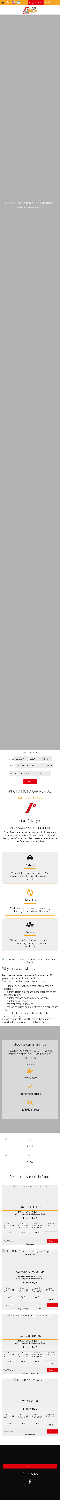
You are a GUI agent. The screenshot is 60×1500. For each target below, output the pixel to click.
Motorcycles (30, 1435)
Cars (30, 1146)
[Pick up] (35, 759)
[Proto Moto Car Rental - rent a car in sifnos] (30, 9)
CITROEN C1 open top (30, 1271)
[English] (13, 3)
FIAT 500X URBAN (30, 1336)
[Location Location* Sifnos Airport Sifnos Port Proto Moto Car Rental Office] (21, 758)
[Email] (44, 773)
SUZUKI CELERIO (30, 1207)
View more (8, 1241)
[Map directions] (7, 2)
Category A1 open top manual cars (30, 1308)
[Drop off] (35, 765)
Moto (30, 1161)
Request (30, 1064)
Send (30, 781)
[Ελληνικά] (18, 3)
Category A (30, 1244)
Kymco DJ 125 (30, 1400)
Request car (35, 2)
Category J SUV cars (30, 1373)
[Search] (57, 2)
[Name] (30, 773)
